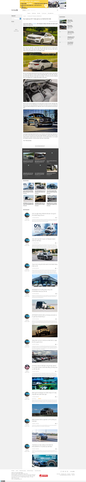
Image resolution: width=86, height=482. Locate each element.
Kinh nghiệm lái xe (50, 13)
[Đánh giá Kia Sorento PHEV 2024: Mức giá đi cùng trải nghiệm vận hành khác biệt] (63, 22)
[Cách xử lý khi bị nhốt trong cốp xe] (63, 31)
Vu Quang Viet (38, 175)
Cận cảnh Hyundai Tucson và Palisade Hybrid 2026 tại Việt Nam (40, 192)
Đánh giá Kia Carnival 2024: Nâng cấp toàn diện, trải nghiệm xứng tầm (40, 162)
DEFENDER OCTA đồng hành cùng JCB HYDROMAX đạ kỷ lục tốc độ (28, 204)
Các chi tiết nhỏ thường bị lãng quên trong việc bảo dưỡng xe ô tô (39, 174)
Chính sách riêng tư (30, 470)
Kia (34, 47)
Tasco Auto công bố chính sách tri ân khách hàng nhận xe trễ (52, 192)
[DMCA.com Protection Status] (2, 481)
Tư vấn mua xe (44, 13)
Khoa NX (25, 163)
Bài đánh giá (34, 13)
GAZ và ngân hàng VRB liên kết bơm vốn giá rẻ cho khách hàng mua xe (28, 192)
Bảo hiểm (38, 13)
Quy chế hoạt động (38, 470)
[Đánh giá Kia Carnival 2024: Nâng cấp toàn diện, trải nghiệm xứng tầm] (63, 27)
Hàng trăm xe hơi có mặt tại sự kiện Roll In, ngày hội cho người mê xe (52, 204)
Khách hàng (38, 163)
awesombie (49, 163)
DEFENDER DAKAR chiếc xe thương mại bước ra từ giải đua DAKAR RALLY (40, 204)
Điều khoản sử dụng (23, 470)
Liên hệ (17, 470)
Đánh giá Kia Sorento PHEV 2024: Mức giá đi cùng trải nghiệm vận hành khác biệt (28, 162)
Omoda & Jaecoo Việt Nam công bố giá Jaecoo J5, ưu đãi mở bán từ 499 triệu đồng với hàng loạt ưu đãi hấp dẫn (44, 367)
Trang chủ (28, 13)
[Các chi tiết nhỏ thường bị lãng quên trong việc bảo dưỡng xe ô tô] (63, 42)
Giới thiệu (12, 470)
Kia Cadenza (34, 23)
